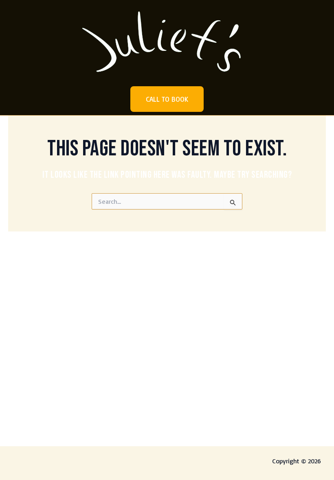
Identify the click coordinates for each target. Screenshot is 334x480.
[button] (167, 99)
